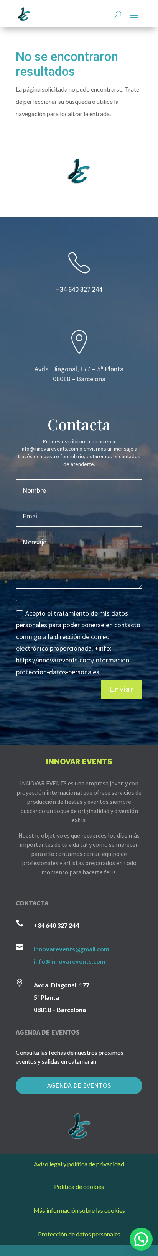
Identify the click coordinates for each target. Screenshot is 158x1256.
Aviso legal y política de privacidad (79, 1163)
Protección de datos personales (79, 1234)
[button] (141, 1239)
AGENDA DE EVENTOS (79, 1085)
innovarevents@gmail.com (71, 949)
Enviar (121, 689)
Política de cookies (79, 1186)
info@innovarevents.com (69, 961)
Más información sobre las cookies (79, 1210)
